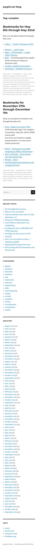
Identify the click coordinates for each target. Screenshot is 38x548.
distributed (6, 78)
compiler (18, 76)
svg (24, 92)
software (31, 90)
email (5, 174)
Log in (7, 528)
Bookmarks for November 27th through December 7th (16, 107)
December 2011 (10, 416)
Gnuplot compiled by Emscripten (17, 66)
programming (7, 90)
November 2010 (11, 449)
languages (13, 86)
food (8, 174)
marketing (11, 176)
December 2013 (11, 370)
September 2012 (11, 403)
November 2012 (11, 397)
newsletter (18, 176)
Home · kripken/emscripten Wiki (17, 127)
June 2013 (8, 383)
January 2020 (10, 337)
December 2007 (11, 487)
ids (22, 84)
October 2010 (10, 452)
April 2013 (8, 389)
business (5, 76)
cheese (5, 172)
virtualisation (10, 307)
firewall (19, 80)
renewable (16, 90)
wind (30, 94)
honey (26, 82)
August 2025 (10, 326)
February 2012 (10, 411)
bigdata (8, 266)
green (12, 82)
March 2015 (9, 351)
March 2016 (9, 342)
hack (16, 82)
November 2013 (11, 373)
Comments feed (11, 534)
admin (25, 74)
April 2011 (8, 435)
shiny (30, 176)
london (5, 176)
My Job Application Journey (15, 209)
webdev (25, 94)
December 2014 (11, 356)
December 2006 (11, 507)
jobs (6, 277)
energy (31, 78)
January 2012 (10, 414)
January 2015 (10, 353)
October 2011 (10, 422)
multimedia (9, 280)
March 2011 (9, 438)
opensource (20, 88)
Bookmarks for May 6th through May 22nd (19, 28)
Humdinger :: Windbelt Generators (18, 69)
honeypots (13, 84)
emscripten (24, 78)
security (25, 90)
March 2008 (9, 482)
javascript (27, 84)
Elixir (7, 58)
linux (18, 86)
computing (18, 172)
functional (6, 82)
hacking (20, 82)
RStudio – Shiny (11, 160)
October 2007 (10, 493)
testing (7, 302)
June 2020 (9, 334)
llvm (30, 174)
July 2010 (8, 457)
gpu (12, 174)
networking (12, 88)
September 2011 (11, 425)
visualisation (18, 94)
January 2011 (10, 444)
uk (19, 178)
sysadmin (28, 92)
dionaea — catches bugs (14, 50)
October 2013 (10, 375)
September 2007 (11, 496)
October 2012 (10, 400)
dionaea (24, 76)
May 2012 (8, 405)
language (6, 86)
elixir (19, 78)
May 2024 (8, 332)
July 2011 (8, 427)
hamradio (8, 272)
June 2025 (9, 329)
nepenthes (30, 86)
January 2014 (10, 367)
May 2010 (8, 463)
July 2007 (8, 501)
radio (7, 288)
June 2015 (8, 348)
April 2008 (9, 479)
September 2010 (11, 455)
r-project (25, 176)
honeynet (32, 82)
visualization (24, 178)
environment (7, 80)
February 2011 (10, 441)
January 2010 (10, 474)
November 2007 (11, 490)
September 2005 (11, 512)
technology (6, 94)
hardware (8, 274)
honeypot (6, 84)
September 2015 (11, 345)
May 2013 (8, 386)
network (5, 88)
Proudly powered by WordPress (24, 544)
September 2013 (11, 378)
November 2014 (11, 359)
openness (8, 283)
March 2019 (9, 340)
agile (30, 74)
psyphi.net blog (12, 6)
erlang (14, 80)
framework (25, 80)
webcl (5, 180)
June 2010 (8, 460)
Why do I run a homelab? (14, 212)
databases (9, 269)
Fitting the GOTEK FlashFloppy (17, 220)
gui (15, 174)
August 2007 (10, 498)
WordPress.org (10, 536)
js (28, 174)
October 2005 (10, 509)
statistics (9, 178)
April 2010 (9, 466)
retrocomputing (11, 291)
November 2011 (11, 419)
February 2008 (10, 485)
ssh (4, 92)
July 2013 (8, 381)
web (30, 178)
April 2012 (9, 408)
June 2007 (9, 504)
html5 (19, 84)
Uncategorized (17, 74)
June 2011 (8, 430)
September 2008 (11, 476)
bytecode (12, 76)
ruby (21, 90)
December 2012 (11, 394)
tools (12, 94)
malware (24, 86)
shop (4, 178)
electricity (14, 78)
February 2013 (10, 392)
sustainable (18, 92)
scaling (7, 294)
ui (17, 178)
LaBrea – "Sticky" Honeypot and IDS (19, 44)
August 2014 (9, 362)
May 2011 (8, 433)
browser (29, 170)
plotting (27, 88)
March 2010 (9, 468)
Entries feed (9, 531)
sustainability (10, 92)
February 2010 (10, 471)
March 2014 (9, 364)
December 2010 (11, 446)
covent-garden (27, 172)
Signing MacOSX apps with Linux (17, 245)
